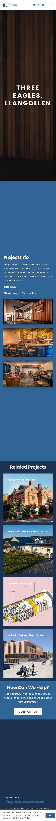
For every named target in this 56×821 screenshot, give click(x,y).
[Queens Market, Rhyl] (28, 601)
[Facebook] (43, 5)
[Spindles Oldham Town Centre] (28, 653)
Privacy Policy (24, 818)
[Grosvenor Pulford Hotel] (28, 497)
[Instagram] (38, 5)
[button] (52, 5)
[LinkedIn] (33, 5)
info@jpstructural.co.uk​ (23, 802)
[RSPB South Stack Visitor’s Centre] (28, 549)
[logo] (10, 5)
